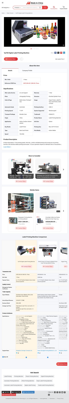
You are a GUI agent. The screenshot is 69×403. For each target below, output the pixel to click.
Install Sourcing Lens (9, 394)
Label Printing (8, 376)
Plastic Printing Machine (32, 376)
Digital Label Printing (30, 385)
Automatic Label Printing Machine (13, 385)
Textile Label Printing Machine (46, 385)
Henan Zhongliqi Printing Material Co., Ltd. (47, 350)
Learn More (6, 147)
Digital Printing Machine (47, 376)
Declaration (52, 398)
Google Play (16, 392)
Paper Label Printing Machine (44, 381)
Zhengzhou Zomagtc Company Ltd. (24, 350)
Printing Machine (18, 376)
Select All (6, 356)
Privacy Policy (60, 398)
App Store (6, 392)
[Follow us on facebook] (55, 392)
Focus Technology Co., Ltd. (23, 398)
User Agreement (43, 398)
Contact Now (11, 59)
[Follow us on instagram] (60, 392)
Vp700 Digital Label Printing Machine (26, 261)
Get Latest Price (59, 59)
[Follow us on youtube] (62, 392)
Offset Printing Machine (28, 381)
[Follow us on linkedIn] (49, 394)
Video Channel (10, 13)
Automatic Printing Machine (11, 381)
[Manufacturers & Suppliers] (34, 3)
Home (3, 13)
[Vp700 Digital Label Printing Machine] (26, 251)
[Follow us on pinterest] (65, 392)
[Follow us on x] (57, 392)
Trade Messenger (28, 392)
